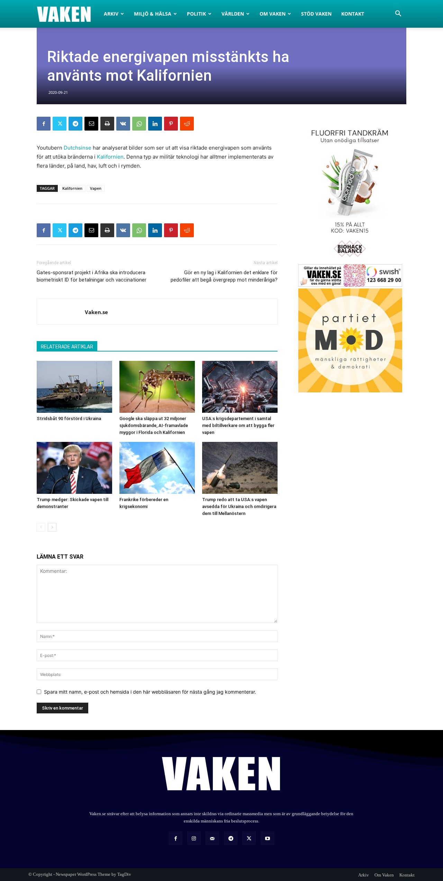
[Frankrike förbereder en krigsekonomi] (157, 468)
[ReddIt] (187, 124)
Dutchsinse (77, 147)
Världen (233, 13)
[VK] (123, 124)
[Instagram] (194, 838)
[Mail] (212, 838)
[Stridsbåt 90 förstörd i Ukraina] (74, 387)
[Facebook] (44, 124)
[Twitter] (59, 124)
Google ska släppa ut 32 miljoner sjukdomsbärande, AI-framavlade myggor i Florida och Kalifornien (153, 425)
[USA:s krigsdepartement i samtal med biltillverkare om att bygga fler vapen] (240, 387)
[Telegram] (75, 124)
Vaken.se (96, 312)
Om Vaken (273, 13)
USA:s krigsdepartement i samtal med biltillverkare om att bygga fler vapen (238, 425)
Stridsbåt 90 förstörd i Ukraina (69, 418)
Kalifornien (110, 156)
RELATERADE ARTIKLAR (67, 346)
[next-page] (52, 527)
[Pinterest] (171, 124)
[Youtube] (267, 838)
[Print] (107, 124)
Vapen (95, 188)
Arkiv (111, 13)
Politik (196, 13)
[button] (398, 14)
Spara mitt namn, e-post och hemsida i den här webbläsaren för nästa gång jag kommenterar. (150, 692)
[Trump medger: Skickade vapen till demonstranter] (74, 468)
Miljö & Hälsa (152, 13)
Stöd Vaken (316, 13)
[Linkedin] (155, 124)
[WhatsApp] (139, 124)
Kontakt (352, 13)
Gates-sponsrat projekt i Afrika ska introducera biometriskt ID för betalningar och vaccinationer (91, 276)
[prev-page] (41, 527)
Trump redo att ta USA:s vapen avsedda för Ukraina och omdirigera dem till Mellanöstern (239, 506)
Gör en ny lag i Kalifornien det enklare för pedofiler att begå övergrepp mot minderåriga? (224, 276)
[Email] (91, 124)
